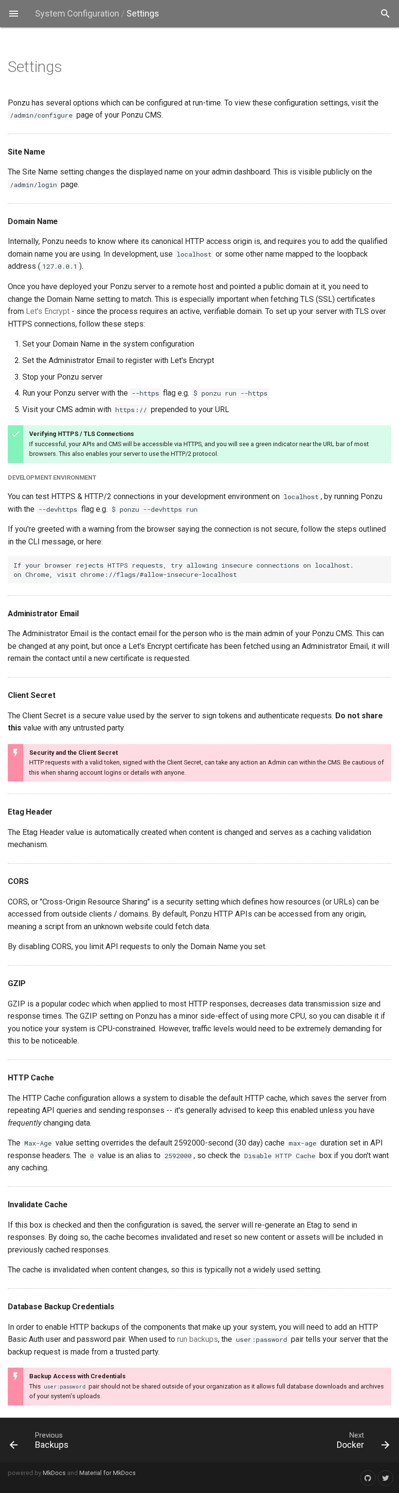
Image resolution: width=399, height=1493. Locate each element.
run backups (197, 1339)
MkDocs (54, 1472)
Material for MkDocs (107, 1472)
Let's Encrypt (48, 311)
